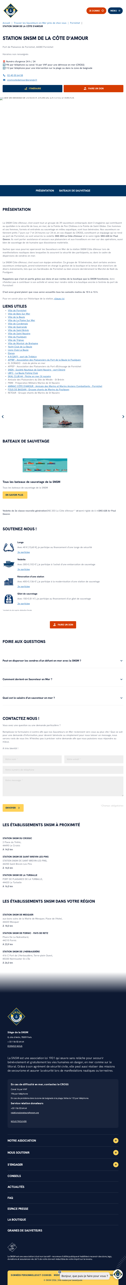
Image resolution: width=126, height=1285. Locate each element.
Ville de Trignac (16, 340)
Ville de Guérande (17, 327)
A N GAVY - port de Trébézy (22, 356)
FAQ (10, 1198)
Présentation (45, 190)
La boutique (17, 1219)
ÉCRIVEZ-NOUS (15, 1046)
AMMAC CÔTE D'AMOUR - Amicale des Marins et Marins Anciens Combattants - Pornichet (55, 386)
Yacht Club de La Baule (20, 346)
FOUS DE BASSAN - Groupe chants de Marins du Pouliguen (38, 389)
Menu (113, 10)
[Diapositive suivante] (123, 416)
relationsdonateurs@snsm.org (25, 1112)
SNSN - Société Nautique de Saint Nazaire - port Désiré (36, 369)
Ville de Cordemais (18, 323)
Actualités (16, 1187)
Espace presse (18, 1209)
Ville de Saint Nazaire (19, 333)
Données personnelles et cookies (31, 1275)
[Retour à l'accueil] (10, 10)
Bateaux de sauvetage (74, 190)
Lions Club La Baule (18, 350)
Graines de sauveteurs (25, 1230)
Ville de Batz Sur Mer (19, 313)
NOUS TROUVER (19, 1121)
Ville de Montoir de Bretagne (23, 343)
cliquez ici (59, 298)
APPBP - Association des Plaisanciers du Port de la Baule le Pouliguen (44, 360)
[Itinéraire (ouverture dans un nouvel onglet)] (37, 97)
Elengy (11, 353)
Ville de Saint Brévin (18, 330)
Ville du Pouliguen (17, 336)
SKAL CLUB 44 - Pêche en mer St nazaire (29, 376)
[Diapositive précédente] (3, 416)
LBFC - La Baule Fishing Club (23, 373)
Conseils (14, 1176)
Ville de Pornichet (17, 310)
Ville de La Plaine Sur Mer (21, 320)
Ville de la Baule (16, 317)
